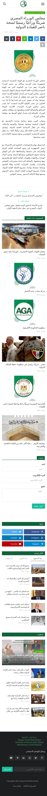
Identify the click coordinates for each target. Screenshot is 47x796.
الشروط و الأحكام (30, 786)
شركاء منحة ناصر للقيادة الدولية (34, 13)
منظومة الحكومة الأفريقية (34, 327)
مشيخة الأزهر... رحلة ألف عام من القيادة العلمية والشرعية (24, 444)
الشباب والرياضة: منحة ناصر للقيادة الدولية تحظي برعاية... (16, 671)
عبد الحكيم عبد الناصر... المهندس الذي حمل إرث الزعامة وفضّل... (17, 592)
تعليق (43, 486)
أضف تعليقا (38, 506)
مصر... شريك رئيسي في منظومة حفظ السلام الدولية (25, 365)
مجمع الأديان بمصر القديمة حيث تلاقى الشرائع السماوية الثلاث (17, 567)
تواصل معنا (17, 786)
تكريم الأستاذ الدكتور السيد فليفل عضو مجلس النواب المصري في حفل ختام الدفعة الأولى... (23, 206)
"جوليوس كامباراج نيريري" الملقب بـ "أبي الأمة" (23, 195)
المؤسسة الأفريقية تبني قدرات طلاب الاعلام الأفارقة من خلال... (17, 709)
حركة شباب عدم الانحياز (34, 291)
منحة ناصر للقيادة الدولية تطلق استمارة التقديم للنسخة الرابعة (17, 684)
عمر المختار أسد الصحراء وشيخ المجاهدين (17, 618)
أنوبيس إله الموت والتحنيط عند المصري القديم (18, 579)
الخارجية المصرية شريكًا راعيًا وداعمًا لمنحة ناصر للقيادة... (24, 405)
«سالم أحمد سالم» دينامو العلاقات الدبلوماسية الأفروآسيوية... (16, 605)
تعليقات (40, 458)
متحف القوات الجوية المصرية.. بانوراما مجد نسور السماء (24, 253)
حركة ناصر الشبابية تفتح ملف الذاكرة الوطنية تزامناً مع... (18, 696)
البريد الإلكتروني (39, 475)
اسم (43, 464)
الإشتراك (7, 769)
